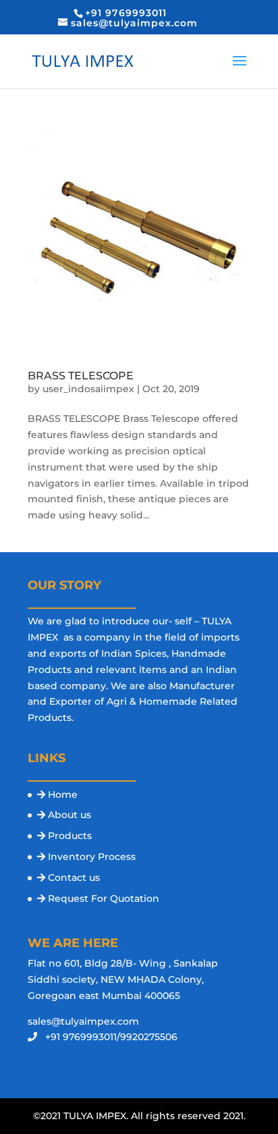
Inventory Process (92, 856)
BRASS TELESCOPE (81, 375)
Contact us (74, 877)
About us (69, 815)
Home (63, 794)
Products (70, 836)
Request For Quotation (103, 898)
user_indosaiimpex (88, 389)
